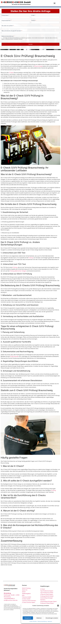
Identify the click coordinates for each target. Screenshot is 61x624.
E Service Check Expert (47, 594)
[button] (58, 605)
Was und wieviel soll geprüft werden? (12, 30)
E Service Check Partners (29, 600)
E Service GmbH (26, 597)
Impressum (50, 621)
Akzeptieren (28, 618)
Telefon (33, 20)
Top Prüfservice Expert (46, 591)
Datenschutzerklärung (42, 621)
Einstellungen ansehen (52, 618)
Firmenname (5, 15)
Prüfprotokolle (14, 356)
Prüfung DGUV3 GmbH (46, 596)
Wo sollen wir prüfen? (8, 25)
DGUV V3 (24, 590)
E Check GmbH (26, 599)
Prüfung (30, 258)
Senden (30, 44)
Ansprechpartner (6, 20)
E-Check (11, 72)
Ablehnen (39, 618)
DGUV (24, 592)
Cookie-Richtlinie (33, 621)
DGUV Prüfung (26, 588)
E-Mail (33, 15)
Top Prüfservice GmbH (46, 592)
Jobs (23, 595)
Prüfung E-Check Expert (47, 603)
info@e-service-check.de (10, 600)
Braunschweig (38, 66)
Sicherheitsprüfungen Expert (48, 601)
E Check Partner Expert (28, 602)
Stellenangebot (26, 593)
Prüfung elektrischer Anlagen (18, 271)
